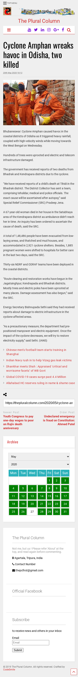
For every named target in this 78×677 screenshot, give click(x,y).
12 (23, 496)
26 (23, 511)
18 (13, 503)
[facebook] (63, 29)
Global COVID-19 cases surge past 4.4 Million (36, 376)
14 (41, 496)
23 (56, 503)
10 (65, 488)
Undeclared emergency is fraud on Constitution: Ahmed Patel (59, 420)
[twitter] (36, 29)
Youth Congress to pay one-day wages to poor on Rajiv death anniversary (18, 422)
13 (32, 496)
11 (13, 496)
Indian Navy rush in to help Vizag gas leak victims (39, 360)
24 (65, 503)
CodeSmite (9, 669)
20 (32, 503)
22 (49, 503)
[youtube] (29, 29)
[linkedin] (42, 29)
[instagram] (49, 29)
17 (65, 496)
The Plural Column (39, 21)
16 (56, 496)
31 (65, 511)
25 (13, 511)
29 (49, 511)
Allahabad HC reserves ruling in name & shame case (40, 383)
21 (41, 503)
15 (49, 496)
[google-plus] (56, 29)
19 (23, 503)
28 (41, 511)
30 (56, 511)
